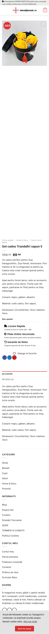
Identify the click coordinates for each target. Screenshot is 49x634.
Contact (6, 515)
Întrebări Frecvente (12, 520)
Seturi (5, 478)
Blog (4, 504)
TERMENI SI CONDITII (13, 530)
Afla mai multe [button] (30, 621)
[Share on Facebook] (4, 357)
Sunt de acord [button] (24, 629)
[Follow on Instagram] (9, 610)
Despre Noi (8, 509)
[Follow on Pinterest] (14, 610)
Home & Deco (22, 240)
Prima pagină (7, 240)
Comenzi (6, 567)
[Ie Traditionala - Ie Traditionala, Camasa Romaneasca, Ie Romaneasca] (24, 10)
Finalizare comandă (12, 562)
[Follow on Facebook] (4, 610)
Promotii (6, 488)
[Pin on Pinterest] (14, 357)
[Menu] (3, 10)
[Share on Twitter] (9, 357)
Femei (5, 462)
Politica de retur (10, 572)
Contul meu (8, 551)
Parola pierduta (10, 556)
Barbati (5, 468)
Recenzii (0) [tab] (7, 379)
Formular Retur (9, 577)
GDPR (5, 525)
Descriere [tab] (7, 374)
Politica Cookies (10, 535)
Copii (4, 473)
